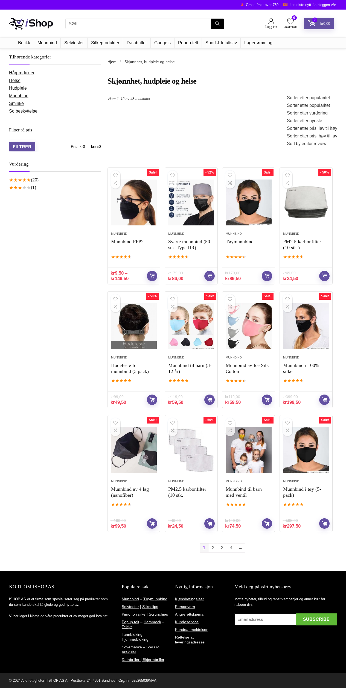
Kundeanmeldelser (191, 629)
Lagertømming (258, 42)
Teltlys (127, 627)
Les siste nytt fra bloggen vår (313, 5)
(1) (33, 187)
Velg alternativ (152, 276)
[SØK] (217, 24)
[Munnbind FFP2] (134, 202)
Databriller (137, 42)
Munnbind (47, 42)
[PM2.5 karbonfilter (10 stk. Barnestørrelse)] (191, 450)
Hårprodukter (21, 72)
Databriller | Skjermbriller (143, 659)
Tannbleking (132, 634)
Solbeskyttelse (23, 111)
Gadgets (162, 42)
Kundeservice (187, 622)
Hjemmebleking (135, 639)
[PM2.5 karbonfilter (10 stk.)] (306, 202)
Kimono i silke (134, 614)
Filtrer (22, 146)
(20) (35, 180)
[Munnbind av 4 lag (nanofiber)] (134, 450)
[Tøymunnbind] (248, 202)
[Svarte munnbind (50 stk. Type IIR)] (191, 202)
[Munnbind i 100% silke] (306, 326)
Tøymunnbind (240, 241)
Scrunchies (158, 614)
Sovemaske (132, 647)
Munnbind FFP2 (127, 241)
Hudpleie (18, 88)
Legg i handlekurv (209, 276)
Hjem (112, 62)
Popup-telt (188, 42)
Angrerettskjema (189, 614)
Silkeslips (150, 606)
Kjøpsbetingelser (189, 599)
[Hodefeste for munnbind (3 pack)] (134, 326)
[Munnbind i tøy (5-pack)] (306, 450)
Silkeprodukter (105, 42)
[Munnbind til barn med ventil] (248, 450)
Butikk (24, 42)
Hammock (152, 622)
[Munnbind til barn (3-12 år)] (191, 326)
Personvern (185, 606)
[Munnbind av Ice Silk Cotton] (248, 326)
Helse (15, 80)
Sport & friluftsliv (221, 42)
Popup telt (130, 622)
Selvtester (74, 42)
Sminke (16, 103)
